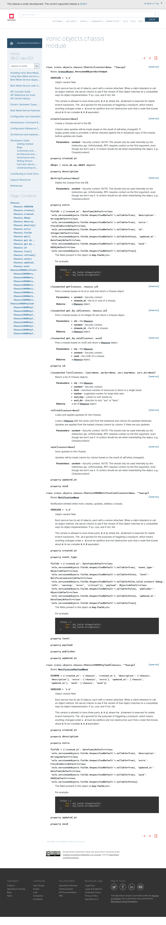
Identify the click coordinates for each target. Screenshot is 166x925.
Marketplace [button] (112, 21)
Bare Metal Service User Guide (26, 85)
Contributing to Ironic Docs (24, 173)
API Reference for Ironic (23, 95)
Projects (11, 885)
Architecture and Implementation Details (31, 134)
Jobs (35, 892)
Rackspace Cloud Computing (124, 901)
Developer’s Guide (20, 140)
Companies (38, 896)
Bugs (19, 147)
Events (36, 889)
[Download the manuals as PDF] (156, 58)
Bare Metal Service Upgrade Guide (28, 79)
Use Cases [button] (71, 21)
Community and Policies (29, 150)
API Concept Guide (20, 91)
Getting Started (25, 143)
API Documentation (68, 892)
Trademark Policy (93, 892)
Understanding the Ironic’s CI (32, 167)
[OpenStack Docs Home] (11, 43)
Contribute (38, 899)
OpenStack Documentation (28, 43)
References (16, 185)
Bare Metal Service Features (25, 110)
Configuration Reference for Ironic (28, 128)
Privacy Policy (91, 896)
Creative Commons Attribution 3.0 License (82, 854)
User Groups (38, 885)
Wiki (61, 896)
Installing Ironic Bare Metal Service (28, 72)
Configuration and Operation (25, 116)
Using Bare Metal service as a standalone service (36, 76)
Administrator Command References (29, 122)
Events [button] (83, 21)
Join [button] (140, 21)
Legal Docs (90, 885)
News (9, 896)
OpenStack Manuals (68, 885)
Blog (125, 21)
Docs (133, 21)
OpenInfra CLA (91, 899)
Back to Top (152, 3)
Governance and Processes (31, 157)
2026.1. (84, 3)
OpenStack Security (16, 889)
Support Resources (20, 179)
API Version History (20, 98)
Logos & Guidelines (93, 889)
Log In (152, 19)
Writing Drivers (24, 160)
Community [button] (96, 21)
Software (57, 21)
